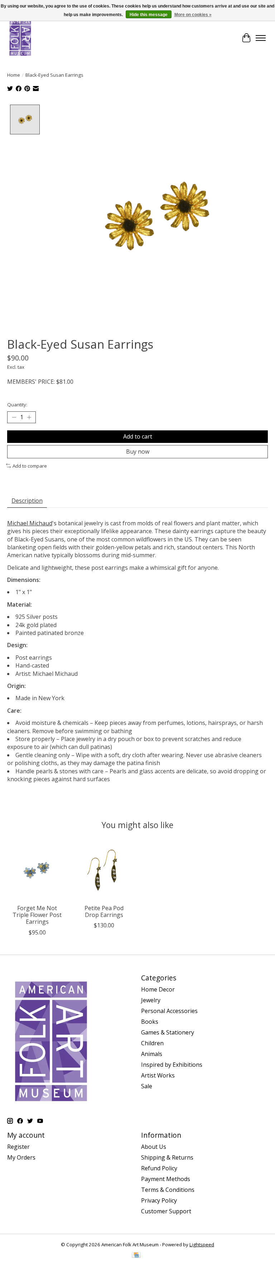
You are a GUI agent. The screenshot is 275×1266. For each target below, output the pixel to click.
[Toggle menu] (261, 38)
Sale (146, 1086)
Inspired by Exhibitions (171, 1065)
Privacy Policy (159, 1200)
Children (152, 1043)
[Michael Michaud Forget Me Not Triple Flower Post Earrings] (37, 870)
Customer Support (166, 1211)
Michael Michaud (29, 523)
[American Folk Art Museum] (20, 38)
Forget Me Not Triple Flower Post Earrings (37, 915)
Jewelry (150, 1000)
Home (13, 75)
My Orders (21, 1157)
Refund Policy (159, 1168)
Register (18, 1147)
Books (149, 1022)
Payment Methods (165, 1179)
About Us (153, 1147)
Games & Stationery (167, 1032)
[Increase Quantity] (29, 417)
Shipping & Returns (167, 1157)
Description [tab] (27, 501)
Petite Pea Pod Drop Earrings (104, 911)
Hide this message (149, 14)
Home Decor (158, 989)
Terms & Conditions (167, 1190)
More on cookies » (193, 14)
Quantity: (17, 404)
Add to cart (137, 436)
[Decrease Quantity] (14, 417)
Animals (151, 1054)
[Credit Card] (136, 1255)
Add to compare (30, 466)
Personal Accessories (169, 1011)
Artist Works (158, 1075)
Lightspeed (201, 1244)
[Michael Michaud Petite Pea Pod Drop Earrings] (104, 870)
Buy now (137, 451)
